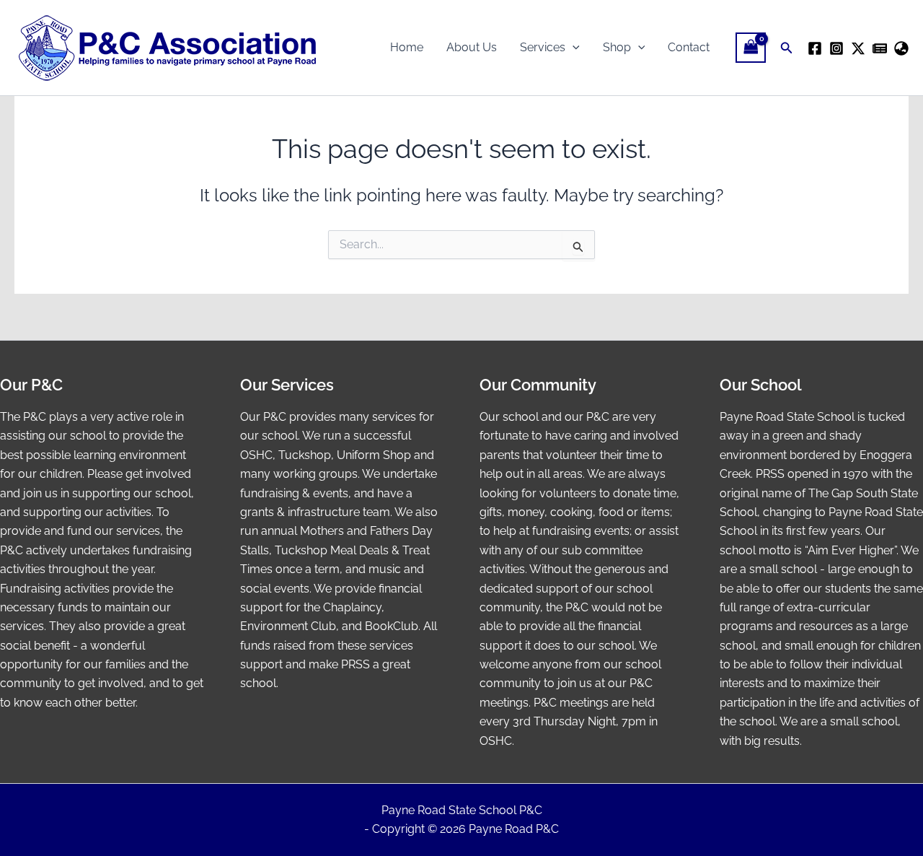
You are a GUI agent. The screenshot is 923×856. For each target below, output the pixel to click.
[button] (572, 48)
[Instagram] (836, 48)
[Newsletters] (880, 48)
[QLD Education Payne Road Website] (901, 48)
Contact (689, 47)
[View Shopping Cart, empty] (751, 47)
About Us (471, 47)
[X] (858, 48)
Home (406, 47)
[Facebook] (815, 48)
